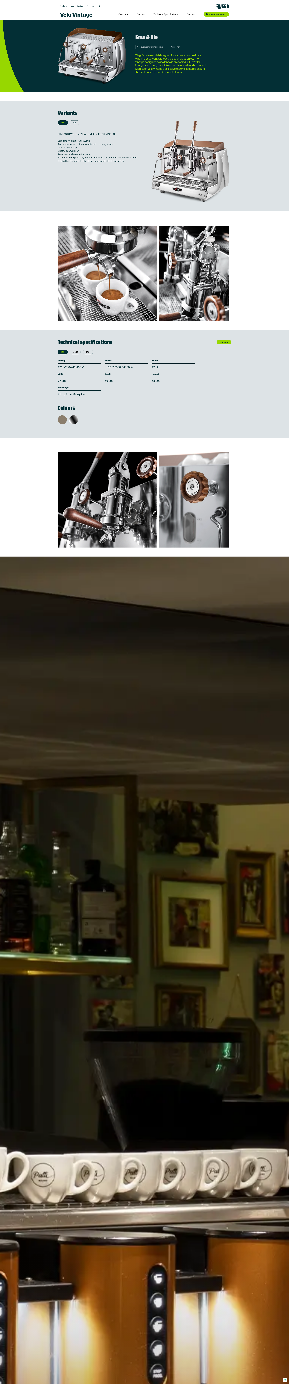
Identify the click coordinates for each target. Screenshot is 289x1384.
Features (140, 14)
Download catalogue (216, 14)
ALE (74, 122)
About (72, 6)
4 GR (88, 352)
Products (63, 6)
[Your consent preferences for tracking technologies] (285, 1380)
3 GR (75, 352)
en (99, 6)
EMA (63, 122)
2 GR (63, 352)
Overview (123, 14)
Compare (223, 342)
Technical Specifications (166, 14)
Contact (80, 6)
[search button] (87, 6)
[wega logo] (222, 6)
